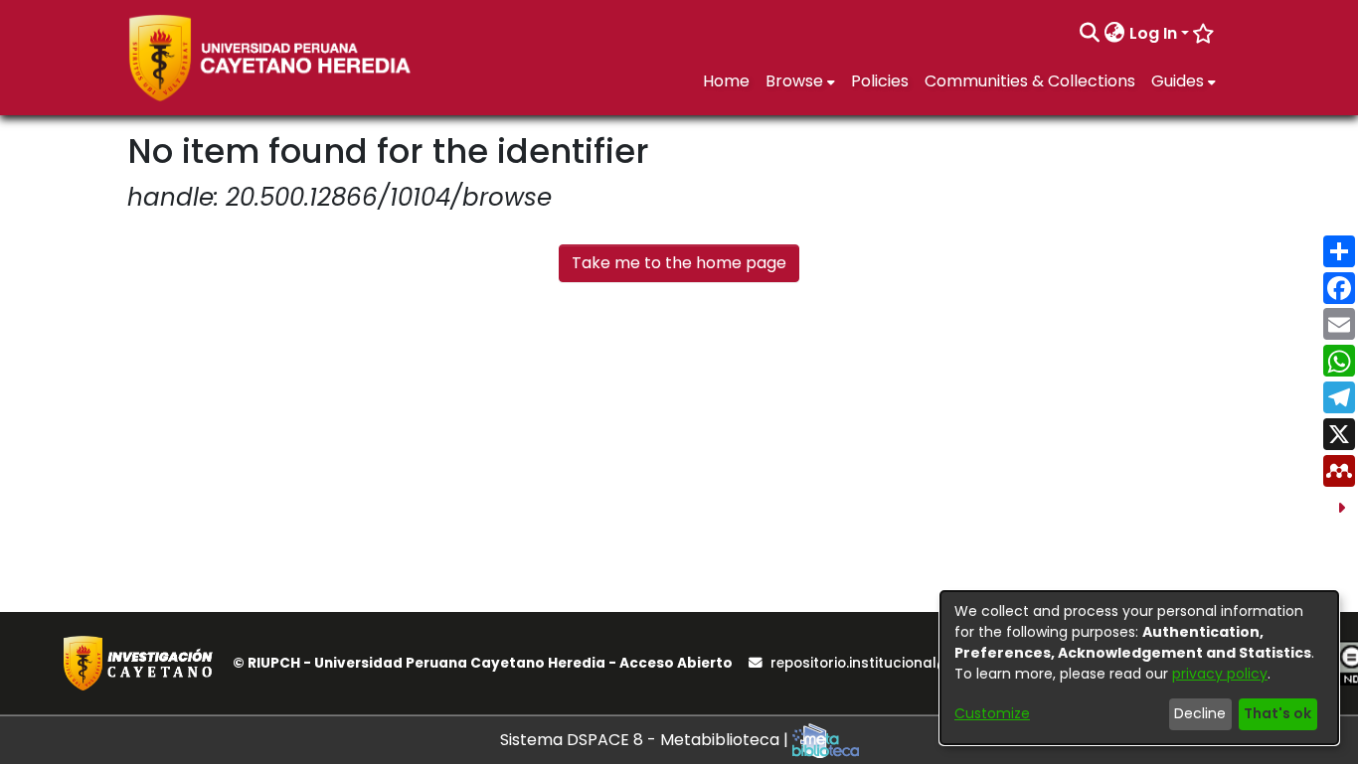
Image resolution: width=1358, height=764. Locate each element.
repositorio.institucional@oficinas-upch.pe (920, 663)
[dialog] (1139, 667)
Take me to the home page (679, 262)
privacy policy (1220, 674)
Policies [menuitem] (880, 81)
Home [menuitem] (726, 81)
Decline (1200, 713)
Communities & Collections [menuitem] (1030, 81)
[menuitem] (1115, 34)
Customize (992, 713)
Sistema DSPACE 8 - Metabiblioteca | (646, 739)
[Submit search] (1090, 34)
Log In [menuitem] (1153, 33)
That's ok (1277, 713)
